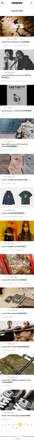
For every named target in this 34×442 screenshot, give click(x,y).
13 (31, 425)
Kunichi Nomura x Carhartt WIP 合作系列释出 (16, 111)
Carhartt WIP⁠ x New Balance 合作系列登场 (15, 42)
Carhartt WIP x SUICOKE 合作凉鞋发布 (14, 280)
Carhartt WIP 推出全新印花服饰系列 (13, 213)
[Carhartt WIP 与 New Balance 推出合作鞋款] (17, 400)
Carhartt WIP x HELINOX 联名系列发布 (14, 313)
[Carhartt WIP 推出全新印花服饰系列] (17, 197)
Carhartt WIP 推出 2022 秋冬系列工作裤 (14, 180)
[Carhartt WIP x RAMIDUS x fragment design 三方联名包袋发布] (17, 364)
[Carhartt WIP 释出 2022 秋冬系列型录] (17, 231)
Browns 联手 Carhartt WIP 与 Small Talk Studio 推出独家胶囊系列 (14, 145)
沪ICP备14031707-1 (15, 436)
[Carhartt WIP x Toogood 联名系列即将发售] (17, 331)
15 (16, 428)
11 (24, 425)
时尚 (2, 39)
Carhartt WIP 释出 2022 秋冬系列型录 (13, 246)
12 (27, 425)
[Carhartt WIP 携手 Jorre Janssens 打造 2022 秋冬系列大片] (17, 59)
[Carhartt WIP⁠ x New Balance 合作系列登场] (17, 26)
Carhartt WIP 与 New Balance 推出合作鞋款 (15, 416)
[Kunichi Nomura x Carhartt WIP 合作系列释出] (17, 95)
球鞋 (5, 39)
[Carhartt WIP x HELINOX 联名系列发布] (17, 297)
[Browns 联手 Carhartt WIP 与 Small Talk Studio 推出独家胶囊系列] (17, 128)
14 (13, 428)
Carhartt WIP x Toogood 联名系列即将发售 (15, 347)
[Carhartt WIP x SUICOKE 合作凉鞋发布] (17, 264)
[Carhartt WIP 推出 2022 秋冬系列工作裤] (17, 164)
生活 (5, 277)
